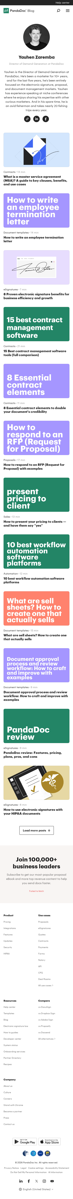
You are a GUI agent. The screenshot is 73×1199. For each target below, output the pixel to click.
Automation (11, 573)
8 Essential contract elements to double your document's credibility (35, 410)
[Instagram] (44, 1181)
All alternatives (46, 1038)
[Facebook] (46, 119)
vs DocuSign (44, 1007)
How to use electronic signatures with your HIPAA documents (33, 811)
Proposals (9, 459)
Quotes (42, 934)
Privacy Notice (11, 1168)
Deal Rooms (44, 979)
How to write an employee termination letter (34, 239)
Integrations (10, 928)
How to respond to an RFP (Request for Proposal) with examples (34, 466)
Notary (41, 960)
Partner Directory (12, 1058)
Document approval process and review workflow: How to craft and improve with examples (36, 696)
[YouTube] (52, 1181)
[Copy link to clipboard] (27, 119)
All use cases (44, 985)
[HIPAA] (26, 1153)
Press (6, 1117)
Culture (7, 1092)
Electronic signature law (16, 1026)
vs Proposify (44, 1026)
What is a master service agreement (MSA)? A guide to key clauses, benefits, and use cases (35, 180)
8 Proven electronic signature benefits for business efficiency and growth (36, 296)
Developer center (12, 1038)
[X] (36, 1181)
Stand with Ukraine (13, 1105)
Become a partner (13, 1111)
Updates (8, 941)
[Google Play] (25, 1141)
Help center (62, 2)
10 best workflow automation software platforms (34, 580)
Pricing (7, 921)
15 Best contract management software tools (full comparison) (35, 353)
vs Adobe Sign (45, 1019)
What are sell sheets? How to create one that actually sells (35, 637)
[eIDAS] (47, 1153)
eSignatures (11, 289)
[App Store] (49, 1141)
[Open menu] (67, 10)
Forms (41, 953)
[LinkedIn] (36, 119)
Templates (9, 1013)
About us (8, 1086)
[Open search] (58, 10)
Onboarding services (14, 1051)
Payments (43, 947)
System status (11, 1045)
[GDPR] (40, 1153)
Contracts (9, 171)
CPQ (40, 972)
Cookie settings (36, 1168)
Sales (7, 516)
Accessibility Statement (57, 1168)
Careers (8, 1098)
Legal (23, 1168)
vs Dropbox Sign (46, 1013)
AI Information (55, 1172)
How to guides (11, 1032)
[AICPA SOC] (33, 1153)
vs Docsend (44, 1032)
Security (8, 947)
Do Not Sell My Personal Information (28, 1172)
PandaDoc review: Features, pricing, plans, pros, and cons (33, 754)
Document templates (16, 232)
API (39, 966)
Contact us (9, 1124)
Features (8, 934)
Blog (6, 1019)
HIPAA (7, 953)
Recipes (8, 1064)
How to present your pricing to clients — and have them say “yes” (35, 523)
